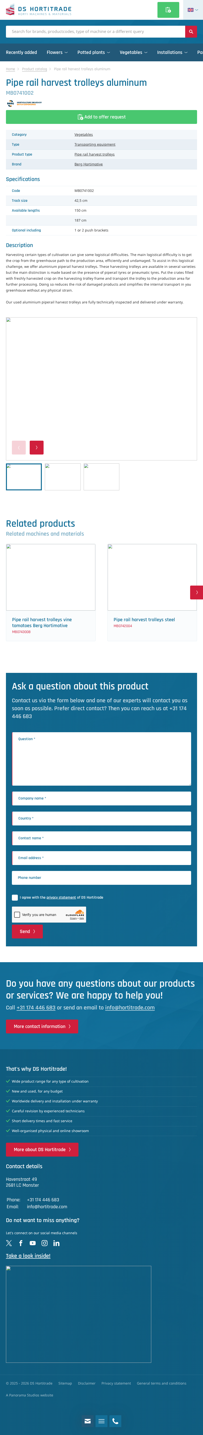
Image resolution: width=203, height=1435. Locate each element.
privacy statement (61, 897)
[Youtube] (33, 1243)
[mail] (88, 1421)
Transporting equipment (95, 144)
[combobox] (95, 32)
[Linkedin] (56, 1243)
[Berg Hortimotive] (101, 103)
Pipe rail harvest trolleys (95, 154)
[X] (9, 1243)
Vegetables (84, 134)
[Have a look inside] (101, 1314)
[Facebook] (21, 1243)
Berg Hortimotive (89, 164)
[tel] (115, 1421)
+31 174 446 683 (36, 1007)
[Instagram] (45, 1243)
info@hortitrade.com (130, 1007)
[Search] (191, 32)
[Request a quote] (168, 10)
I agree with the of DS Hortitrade (61, 897)
